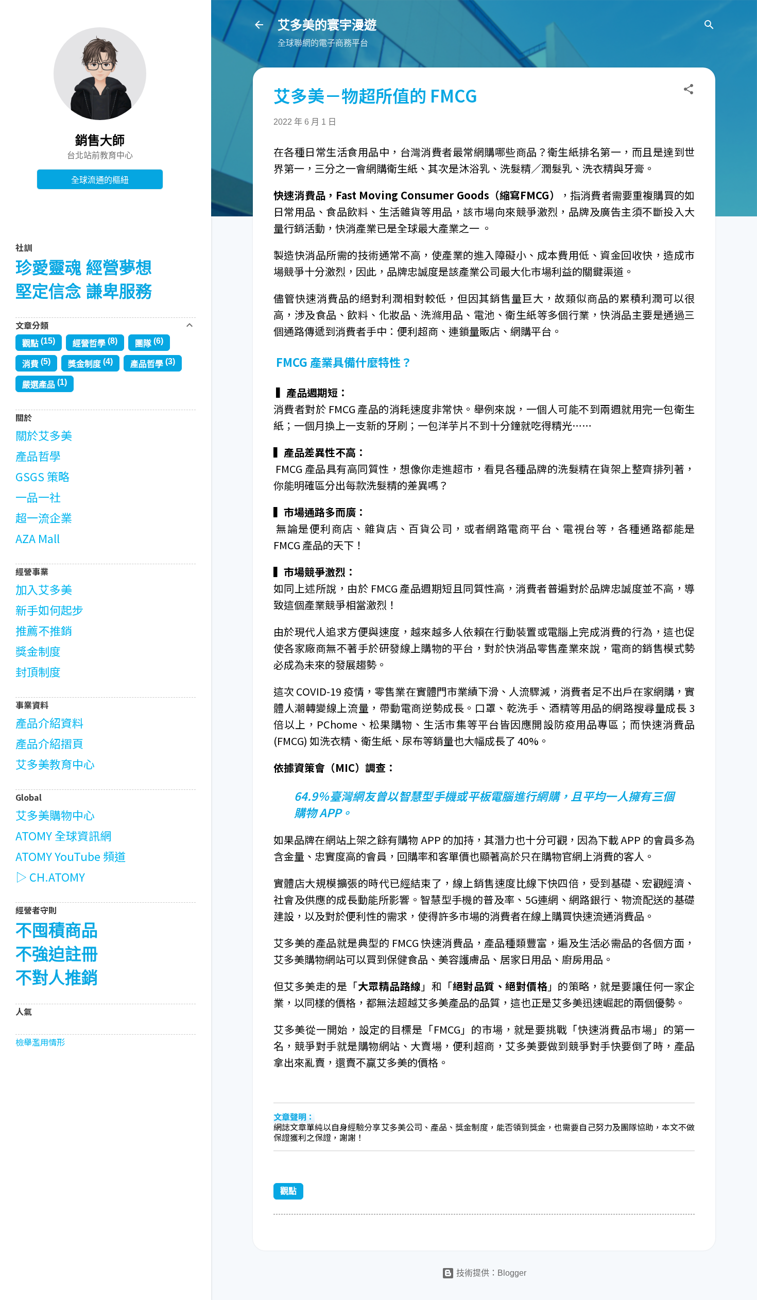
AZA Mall (37, 538)
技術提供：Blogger (490, 1273)
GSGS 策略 (42, 476)
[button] (688, 91)
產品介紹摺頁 (49, 743)
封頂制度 (38, 671)
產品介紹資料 (49, 722)
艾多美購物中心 (55, 814)
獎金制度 (84, 364)
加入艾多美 (43, 589)
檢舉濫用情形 (40, 1042)
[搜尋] (709, 26)
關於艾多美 (43, 435)
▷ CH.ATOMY (50, 876)
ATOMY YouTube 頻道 (70, 856)
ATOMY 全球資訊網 (63, 835)
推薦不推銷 (43, 630)
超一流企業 (43, 517)
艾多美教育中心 (55, 763)
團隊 (143, 343)
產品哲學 (146, 364)
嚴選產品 (38, 384)
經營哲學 (89, 343)
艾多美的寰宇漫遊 (327, 24)
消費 (30, 364)
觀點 (288, 1191)
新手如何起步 (49, 609)
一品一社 (38, 496)
